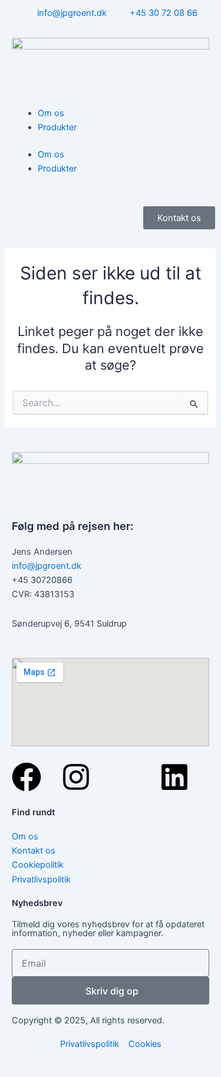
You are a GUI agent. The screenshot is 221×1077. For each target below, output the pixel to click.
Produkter (57, 127)
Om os (51, 113)
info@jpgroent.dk (46, 566)
